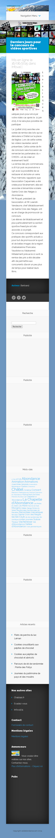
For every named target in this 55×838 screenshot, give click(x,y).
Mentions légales (19, 736)
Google (14, 298)
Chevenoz (31, 486)
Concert (36, 489)
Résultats (15, 515)
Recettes (15, 512)
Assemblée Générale (20, 484)
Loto (20, 506)
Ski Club (20, 516)
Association (33, 484)
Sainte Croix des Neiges (29, 514)
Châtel (17, 489)
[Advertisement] (26, 357)
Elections (15, 492)
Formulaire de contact (22, 725)
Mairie (25, 505)
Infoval (16, 67)
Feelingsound (24, 492)
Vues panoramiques (33, 527)
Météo (23, 508)
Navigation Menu (29, 16)
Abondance (31, 479)
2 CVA (13, 479)
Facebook (19, 298)
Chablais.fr (19, 697)
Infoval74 (18, 710)
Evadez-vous (20, 703)
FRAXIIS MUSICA (18, 497)
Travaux (15, 522)
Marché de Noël (33, 506)
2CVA (18, 479)
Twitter (24, 298)
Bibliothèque (16, 486)
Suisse (36, 519)
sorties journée (26, 519)
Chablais (24, 486)
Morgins (16, 507)
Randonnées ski (33, 510)
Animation (18, 481)
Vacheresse (25, 521)
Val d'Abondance (24, 523)
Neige (29, 508)
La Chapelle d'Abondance (27, 501)
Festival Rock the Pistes (31, 495)
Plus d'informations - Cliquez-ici (27, 766)
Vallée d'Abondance (22, 525)
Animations (31, 481)
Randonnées (22, 510)
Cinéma (27, 490)
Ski (13, 517)
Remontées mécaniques (31, 512)
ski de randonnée (32, 517)
